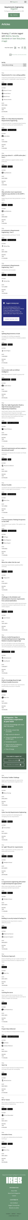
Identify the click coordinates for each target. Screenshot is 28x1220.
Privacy (19, 1213)
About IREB (14, 1191)
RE (14, 2)
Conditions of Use (14, 1216)
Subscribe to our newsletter (13, 764)
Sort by (3, 62)
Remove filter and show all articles (18, 54)
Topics (15, 15)
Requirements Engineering (14, 9)
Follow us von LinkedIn (13, 760)
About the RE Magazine (14, 1193)
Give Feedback (14, 1203)
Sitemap (8, 1213)
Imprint (14, 1213)
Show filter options (9, 47)
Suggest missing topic (11, 319)
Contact (14, 1195)
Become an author (14, 1208)
